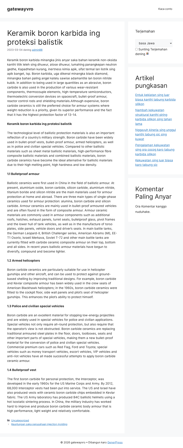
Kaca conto (165, 9)
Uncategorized (20, 420)
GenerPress (115, 442)
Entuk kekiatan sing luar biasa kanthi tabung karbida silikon (155, 99)
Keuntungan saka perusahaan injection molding (39, 424)
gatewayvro (20, 9)
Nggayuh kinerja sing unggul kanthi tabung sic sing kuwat (155, 134)
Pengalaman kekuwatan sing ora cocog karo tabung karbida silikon (154, 149)
